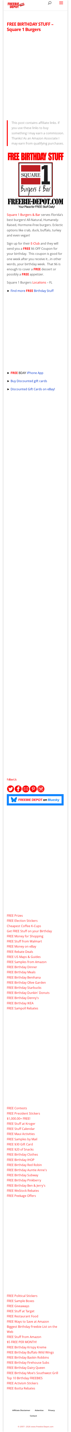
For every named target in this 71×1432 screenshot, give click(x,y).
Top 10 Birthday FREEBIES (25, 1378)
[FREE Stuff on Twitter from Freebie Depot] (10, 791)
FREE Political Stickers (22, 1296)
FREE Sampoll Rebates (22, 1008)
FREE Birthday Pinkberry (24, 1180)
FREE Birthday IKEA (20, 1003)
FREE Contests (17, 1108)
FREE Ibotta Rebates (21, 1388)
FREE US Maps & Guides (24, 957)
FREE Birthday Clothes (22, 1154)
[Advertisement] (35, 75)
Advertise (39, 1410)
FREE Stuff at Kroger (21, 1124)
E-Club (35, 243)
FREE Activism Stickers (22, 1383)
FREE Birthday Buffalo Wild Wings (30, 1352)
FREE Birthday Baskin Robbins (28, 1357)
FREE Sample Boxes (20, 1301)
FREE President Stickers (23, 1113)
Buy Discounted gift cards (29, 381)
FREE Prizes (15, 915)
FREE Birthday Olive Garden (26, 982)
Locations (39, 282)
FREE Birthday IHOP (20, 1160)
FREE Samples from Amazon (27, 962)
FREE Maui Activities (21, 1134)
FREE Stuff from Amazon (24, 1337)
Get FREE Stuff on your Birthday (29, 931)
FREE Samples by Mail (22, 1139)
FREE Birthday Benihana (24, 977)
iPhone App (35, 373)
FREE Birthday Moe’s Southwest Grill (32, 1373)
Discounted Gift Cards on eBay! (33, 389)
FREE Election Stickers (22, 921)
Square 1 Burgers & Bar (23, 215)
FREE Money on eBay (21, 946)
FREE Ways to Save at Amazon (28, 1321)
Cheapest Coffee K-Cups (24, 926)
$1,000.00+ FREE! (18, 1118)
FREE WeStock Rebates (23, 1191)
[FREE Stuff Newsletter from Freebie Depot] (26, 791)
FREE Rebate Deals (20, 952)
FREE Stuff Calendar (21, 1129)
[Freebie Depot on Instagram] (41, 791)
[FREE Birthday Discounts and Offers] (35, 206)
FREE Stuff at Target (20, 1311)
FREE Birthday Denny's (23, 998)
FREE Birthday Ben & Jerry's (26, 1185)
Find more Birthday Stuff (32, 291)
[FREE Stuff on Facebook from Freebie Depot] (18, 791)
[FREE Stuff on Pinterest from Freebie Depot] (33, 791)
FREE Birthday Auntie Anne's (27, 1170)
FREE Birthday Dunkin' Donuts (28, 993)
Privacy (51, 1410)
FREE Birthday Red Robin (24, 1165)
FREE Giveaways (18, 1306)
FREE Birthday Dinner (22, 967)
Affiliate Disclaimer (21, 1410)
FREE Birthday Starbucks (24, 988)
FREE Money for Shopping (25, 936)
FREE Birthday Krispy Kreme (26, 1347)
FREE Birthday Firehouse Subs (28, 1362)
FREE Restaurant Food (22, 1316)
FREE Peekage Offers (21, 1196)
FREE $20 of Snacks (20, 1149)
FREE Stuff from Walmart (24, 941)
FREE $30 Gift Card (20, 1144)
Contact (33, 1415)
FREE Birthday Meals (21, 972)
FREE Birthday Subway (22, 1175)
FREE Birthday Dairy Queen (26, 1368)
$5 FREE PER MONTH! (22, 1342)
